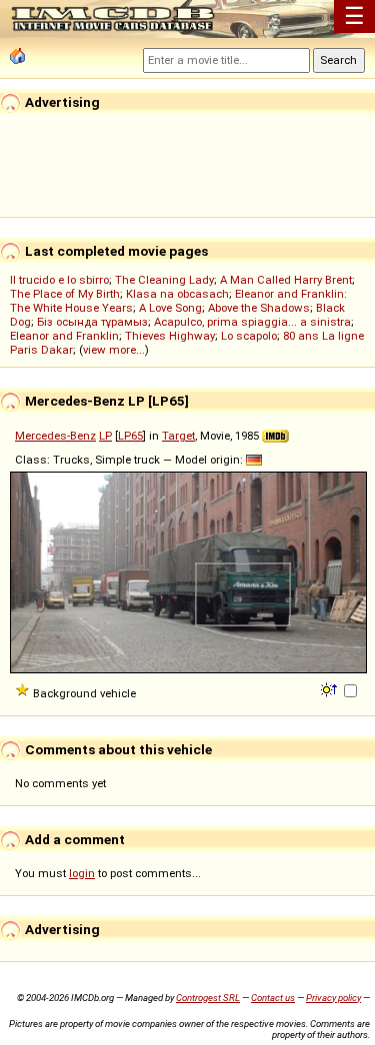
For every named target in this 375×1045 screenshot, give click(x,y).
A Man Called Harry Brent (286, 280)
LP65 (130, 436)
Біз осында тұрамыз (92, 322)
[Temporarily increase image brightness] (330, 688)
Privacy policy (333, 997)
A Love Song (170, 308)
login (82, 873)
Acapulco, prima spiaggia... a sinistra (252, 322)
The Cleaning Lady (164, 280)
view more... (114, 350)
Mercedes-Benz (55, 436)
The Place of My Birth (65, 294)
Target (178, 436)
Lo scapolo (249, 336)
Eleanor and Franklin (64, 336)
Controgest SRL (208, 997)
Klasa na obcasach (177, 294)
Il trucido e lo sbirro (59, 280)
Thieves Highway (170, 336)
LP (105, 436)
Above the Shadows (259, 308)
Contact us (273, 997)
